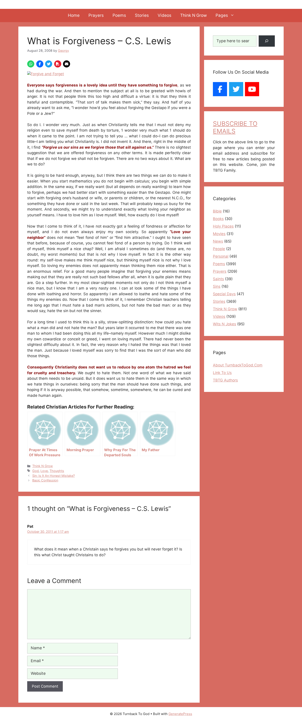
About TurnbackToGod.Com (237, 365)
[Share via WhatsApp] (30, 63)
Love (44, 471)
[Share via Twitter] (48, 63)
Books (218, 219)
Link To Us (222, 372)
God (35, 471)
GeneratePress (180, 714)
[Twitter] (236, 89)
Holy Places (223, 226)
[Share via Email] (66, 63)
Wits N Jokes (224, 324)
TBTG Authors (225, 380)
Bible (217, 211)
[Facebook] (220, 89)
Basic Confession (45, 480)
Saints (218, 279)
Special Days (224, 294)
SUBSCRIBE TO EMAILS (235, 127)
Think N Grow (193, 15)
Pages (222, 15)
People (219, 249)
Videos (164, 15)
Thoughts (57, 471)
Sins (216, 286)
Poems (119, 15)
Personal (220, 256)
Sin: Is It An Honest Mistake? (53, 475)
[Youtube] (252, 89)
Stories (142, 15)
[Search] (267, 41)
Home (74, 15)
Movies (219, 234)
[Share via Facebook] (39, 63)
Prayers (96, 15)
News (218, 241)
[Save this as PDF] (57, 63)
